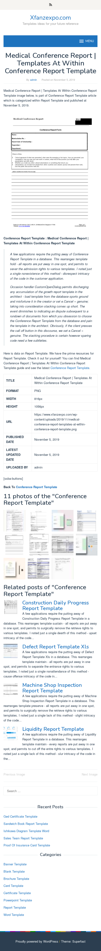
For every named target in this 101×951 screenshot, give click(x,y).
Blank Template (14, 871)
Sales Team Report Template (23, 838)
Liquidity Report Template (53, 729)
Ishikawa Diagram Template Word (26, 831)
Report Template (15, 907)
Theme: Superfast (73, 941)
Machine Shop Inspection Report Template (52, 688)
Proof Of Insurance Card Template (27, 845)
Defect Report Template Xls (55, 646)
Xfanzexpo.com (50, 18)
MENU (89, 41)
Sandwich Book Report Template (26, 823)
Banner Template (15, 864)
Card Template (13, 885)
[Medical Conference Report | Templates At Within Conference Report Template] (14, 545)
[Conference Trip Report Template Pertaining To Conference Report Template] (14, 569)
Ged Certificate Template (20, 816)
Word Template (14, 914)
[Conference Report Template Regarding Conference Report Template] (87, 545)
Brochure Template (16, 878)
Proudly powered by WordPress (37, 941)
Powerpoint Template (18, 900)
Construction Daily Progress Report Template (55, 605)
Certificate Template (17, 893)
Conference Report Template (69, 368)
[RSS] (50, 5)
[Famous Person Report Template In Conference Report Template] (14, 521)
